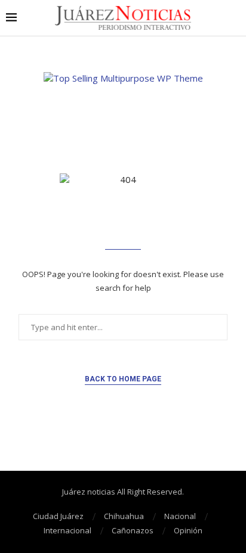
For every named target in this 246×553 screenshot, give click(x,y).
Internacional (67, 530)
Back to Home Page (123, 379)
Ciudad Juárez (58, 516)
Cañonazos (132, 530)
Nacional (180, 516)
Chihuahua (124, 516)
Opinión (188, 530)
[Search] (234, 18)
